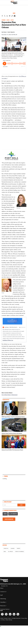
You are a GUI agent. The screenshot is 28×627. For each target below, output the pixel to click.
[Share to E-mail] (10, 16)
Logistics (12, 20)
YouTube (10, 614)
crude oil (6, 548)
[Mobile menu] (1, 2)
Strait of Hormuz (19, 551)
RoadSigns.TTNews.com (8, 340)
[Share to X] (5, 16)
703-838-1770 (4, 586)
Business (8, 20)
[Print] (15, 16)
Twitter (6, 614)
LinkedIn (14, 614)
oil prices (10, 551)
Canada (12, 548)
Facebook (2, 614)
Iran (5, 551)
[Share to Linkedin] (7, 16)
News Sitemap (9, 619)
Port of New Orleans (6, 395)
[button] (12, 16)
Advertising (3, 598)
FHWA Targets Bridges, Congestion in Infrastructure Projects (13, 416)
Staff (1, 595)
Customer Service (4, 609)
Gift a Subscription (14, 513)
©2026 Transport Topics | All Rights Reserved (10, 618)
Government (3, 20)
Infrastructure (14, 395)
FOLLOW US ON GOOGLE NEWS (9, 519)
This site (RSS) (18, 614)
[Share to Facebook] (2, 16)
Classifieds (3, 602)
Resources (3, 605)
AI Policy (3, 619)
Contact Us (3, 591)
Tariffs (18, 548)
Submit (21, 505)
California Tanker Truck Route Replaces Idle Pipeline (12, 433)
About (1, 588)
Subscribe (5, 513)
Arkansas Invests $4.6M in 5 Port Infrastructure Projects (12, 450)
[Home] (14, 2)
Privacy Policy (24, 618)
